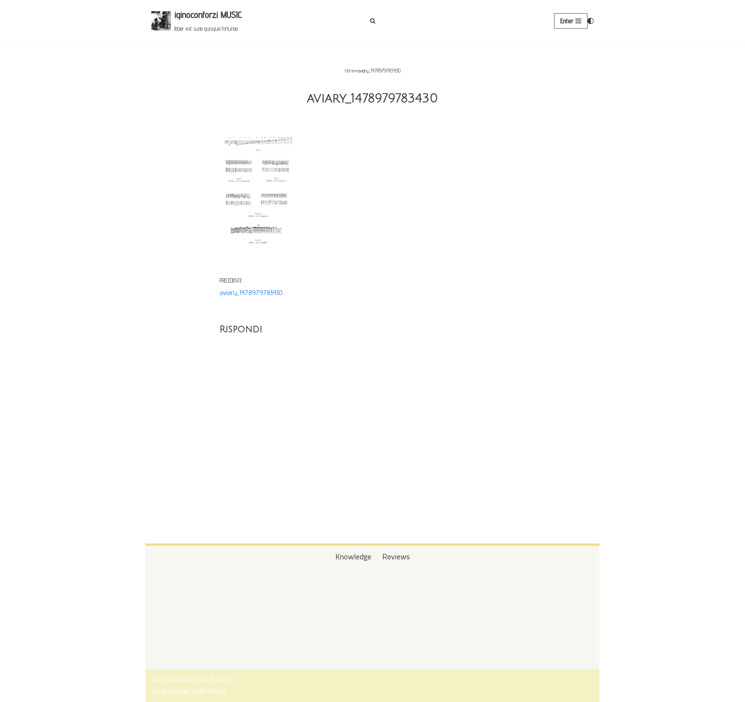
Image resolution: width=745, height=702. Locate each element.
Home (350, 70)
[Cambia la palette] (590, 21)
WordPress (212, 691)
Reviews (396, 556)
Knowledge (353, 556)
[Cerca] (373, 21)
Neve (157, 691)
